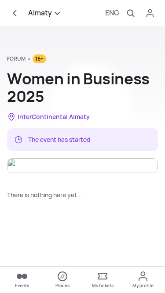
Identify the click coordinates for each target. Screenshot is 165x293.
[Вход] (150, 13)
